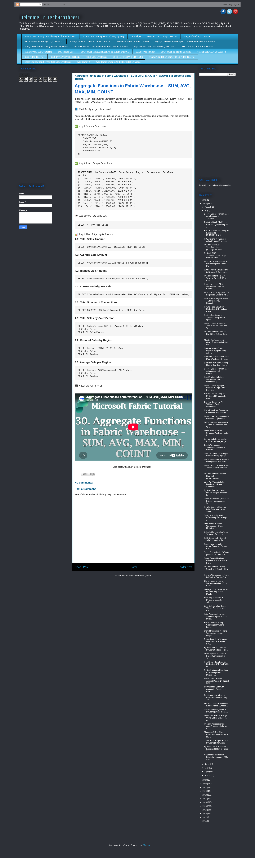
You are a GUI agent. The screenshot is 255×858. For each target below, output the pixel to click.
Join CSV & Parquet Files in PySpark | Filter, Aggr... (216, 741)
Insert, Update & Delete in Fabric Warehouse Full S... (215, 655)
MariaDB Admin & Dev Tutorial (133, 41)
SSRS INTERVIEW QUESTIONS (65, 57)
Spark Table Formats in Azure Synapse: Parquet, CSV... (216, 546)
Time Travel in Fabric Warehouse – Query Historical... (213, 526)
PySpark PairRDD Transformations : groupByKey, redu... (213, 247)
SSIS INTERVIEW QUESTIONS (211, 52)
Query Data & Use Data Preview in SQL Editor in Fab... (215, 560)
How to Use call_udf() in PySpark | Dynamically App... (215, 396)
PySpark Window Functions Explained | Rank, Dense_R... (216, 672)
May (207, 768)
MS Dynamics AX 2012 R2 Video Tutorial (90, 41)
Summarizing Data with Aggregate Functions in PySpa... (215, 689)
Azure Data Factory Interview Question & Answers (50, 36)
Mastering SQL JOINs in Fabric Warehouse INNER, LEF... (216, 734)
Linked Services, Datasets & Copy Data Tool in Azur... (216, 411)
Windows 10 (83, 62)
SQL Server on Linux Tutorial (176, 52)
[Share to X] (88, 474)
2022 (204, 784)
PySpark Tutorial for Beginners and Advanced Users (101, 46)
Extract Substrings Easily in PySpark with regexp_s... (216, 440)
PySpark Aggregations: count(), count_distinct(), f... (215, 726)
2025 (204, 203)
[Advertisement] (44, 108)
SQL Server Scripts (145, 52)
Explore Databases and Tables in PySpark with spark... (215, 317)
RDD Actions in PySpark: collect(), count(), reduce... (216, 240)
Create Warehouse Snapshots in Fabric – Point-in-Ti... (214, 447)
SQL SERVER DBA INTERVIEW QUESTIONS (155, 46)
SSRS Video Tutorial (96, 57)
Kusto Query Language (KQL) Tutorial (44, 41)
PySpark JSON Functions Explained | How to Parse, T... (216, 748)
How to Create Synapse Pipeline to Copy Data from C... (214, 387)
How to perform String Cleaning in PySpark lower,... (214, 625)
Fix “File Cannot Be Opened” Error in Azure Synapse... (216, 704)
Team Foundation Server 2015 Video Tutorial (48, 62)
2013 (204, 813)
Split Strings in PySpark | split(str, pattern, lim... (215, 539)
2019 (204, 791)
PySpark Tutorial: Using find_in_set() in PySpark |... (215, 492)
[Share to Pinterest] (93, 474)
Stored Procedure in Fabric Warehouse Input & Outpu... (215, 633)
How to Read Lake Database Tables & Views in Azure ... (216, 467)
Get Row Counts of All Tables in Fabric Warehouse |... (213, 404)
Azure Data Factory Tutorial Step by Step (103, 36)
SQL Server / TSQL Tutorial (38, 52)
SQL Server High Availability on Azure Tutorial (105, 52)
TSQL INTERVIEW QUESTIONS (128, 57)
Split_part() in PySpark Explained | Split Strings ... (215, 517)
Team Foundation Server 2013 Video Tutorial (172, 57)
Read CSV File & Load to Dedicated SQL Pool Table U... (216, 664)
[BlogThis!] (85, 474)
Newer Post (81, 567)
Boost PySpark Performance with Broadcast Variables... (216, 216)
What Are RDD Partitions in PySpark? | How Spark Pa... (215, 263)
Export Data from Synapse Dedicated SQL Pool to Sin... (215, 641)
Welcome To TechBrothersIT (50, 17)
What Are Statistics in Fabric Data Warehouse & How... (216, 358)
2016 (204, 802)
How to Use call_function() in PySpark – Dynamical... (216, 417)
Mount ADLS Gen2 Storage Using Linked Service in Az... (215, 717)
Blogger (146, 845)
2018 (204, 795)
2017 (204, 799)
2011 (204, 821)
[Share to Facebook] (91, 474)
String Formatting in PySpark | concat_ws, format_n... (216, 553)
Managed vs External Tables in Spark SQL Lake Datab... (216, 591)
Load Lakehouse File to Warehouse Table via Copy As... (214, 286)
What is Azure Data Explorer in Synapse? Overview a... (216, 271)
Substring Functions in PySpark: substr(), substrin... (213, 600)
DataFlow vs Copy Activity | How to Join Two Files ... (216, 364)
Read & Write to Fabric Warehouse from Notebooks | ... (214, 379)
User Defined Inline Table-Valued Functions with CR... (215, 608)
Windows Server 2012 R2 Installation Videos (119, 62)
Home (134, 567)
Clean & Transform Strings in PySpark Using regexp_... (216, 454)
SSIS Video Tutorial (34, 57)
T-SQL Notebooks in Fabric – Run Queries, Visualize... (216, 460)
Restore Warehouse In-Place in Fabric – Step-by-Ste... (216, 576)
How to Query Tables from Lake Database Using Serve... (215, 509)
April (207, 771)
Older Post (186, 567)
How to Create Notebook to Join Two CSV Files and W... (215, 325)
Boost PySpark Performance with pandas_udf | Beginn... (216, 371)
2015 (204, 806)
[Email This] (82, 474)
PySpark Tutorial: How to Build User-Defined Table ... (215, 334)
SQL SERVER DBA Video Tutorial (198, 46)
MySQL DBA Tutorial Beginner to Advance (46, 46)
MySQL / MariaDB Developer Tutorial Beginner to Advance (185, 41)
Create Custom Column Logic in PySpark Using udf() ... (215, 350)
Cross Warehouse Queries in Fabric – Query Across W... (216, 501)
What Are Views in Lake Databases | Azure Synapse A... (214, 484)
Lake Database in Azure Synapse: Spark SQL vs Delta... (215, 616)
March (208, 775)
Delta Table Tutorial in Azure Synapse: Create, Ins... (216, 533)
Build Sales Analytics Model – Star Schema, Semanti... (216, 300)
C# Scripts (136, 36)
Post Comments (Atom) (140, 575)
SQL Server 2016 (66, 52)
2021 (204, 787)
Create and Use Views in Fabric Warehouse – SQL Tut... (216, 697)
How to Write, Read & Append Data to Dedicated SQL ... (216, 680)
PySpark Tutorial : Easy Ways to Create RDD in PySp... (215, 278)
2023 (204, 780)
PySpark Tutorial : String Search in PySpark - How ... (216, 569)
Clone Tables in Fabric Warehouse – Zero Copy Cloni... (215, 583)
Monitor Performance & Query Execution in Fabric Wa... (216, 342)
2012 (204, 817)
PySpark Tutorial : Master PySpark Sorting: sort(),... (216, 648)
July (207, 211)
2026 (204, 200)
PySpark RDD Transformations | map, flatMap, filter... (215, 255)
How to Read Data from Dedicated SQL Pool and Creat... (215, 309)
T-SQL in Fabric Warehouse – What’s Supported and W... (216, 424)
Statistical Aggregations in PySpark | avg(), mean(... (216, 710)
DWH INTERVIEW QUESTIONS (162, 36)
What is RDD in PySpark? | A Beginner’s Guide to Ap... (216, 293)
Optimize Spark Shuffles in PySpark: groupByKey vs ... (216, 224)
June (207, 764)
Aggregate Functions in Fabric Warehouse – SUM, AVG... (216, 757)
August (208, 207)
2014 (204, 810)
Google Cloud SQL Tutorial (197, 36)
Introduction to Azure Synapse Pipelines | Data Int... (216, 433)
